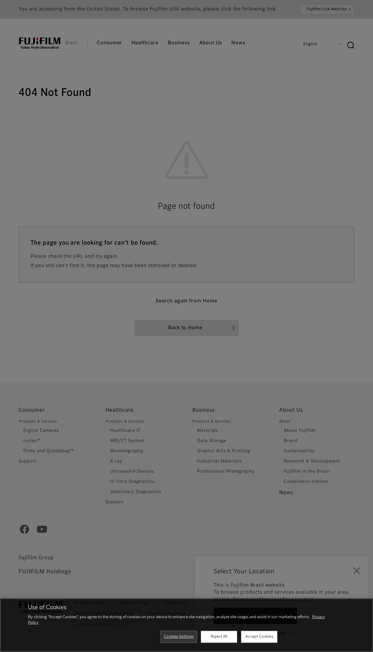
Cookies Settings (179, 637)
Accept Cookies (259, 637)
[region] (186, 625)
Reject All (219, 637)
